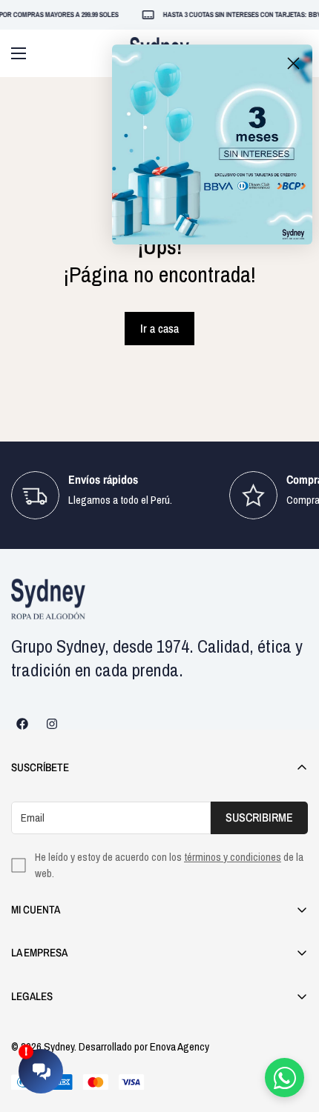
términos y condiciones (232, 857)
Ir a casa (159, 328)
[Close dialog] (293, 63)
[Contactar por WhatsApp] (284, 1077)
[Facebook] (22, 724)
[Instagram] (52, 724)
